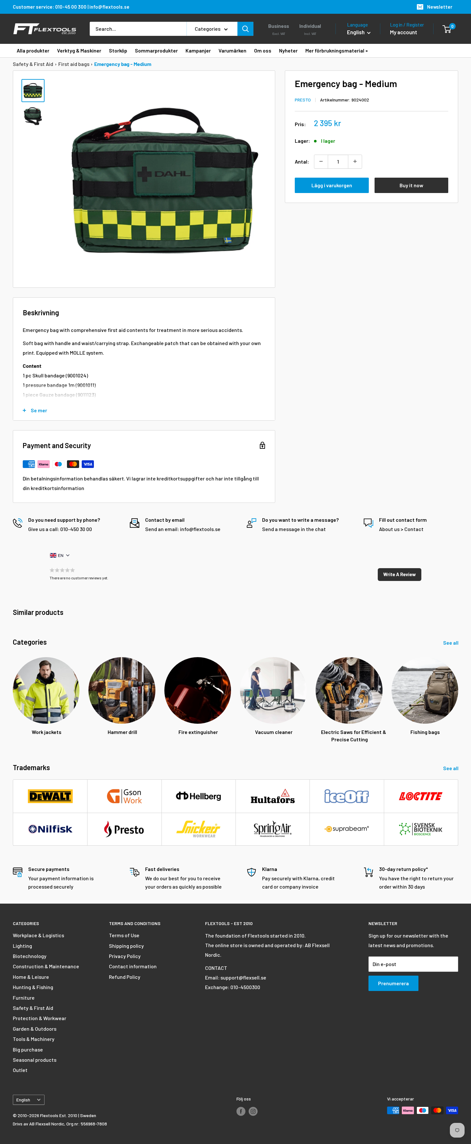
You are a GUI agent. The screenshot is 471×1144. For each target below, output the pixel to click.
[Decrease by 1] (321, 161)
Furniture (24, 998)
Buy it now (411, 185)
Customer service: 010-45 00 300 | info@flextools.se (71, 7)
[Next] (458, 693)
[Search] (245, 29)
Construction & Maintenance (46, 966)
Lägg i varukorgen (331, 185)
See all (451, 643)
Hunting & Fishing (33, 987)
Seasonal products (34, 1060)
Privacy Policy (125, 956)
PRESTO (303, 99)
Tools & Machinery (33, 1039)
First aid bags (73, 64)
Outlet (20, 1070)
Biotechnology (29, 956)
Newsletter (439, 7)
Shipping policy (126, 946)
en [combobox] (60, 555)
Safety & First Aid (33, 64)
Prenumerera (393, 983)
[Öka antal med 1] (355, 161)
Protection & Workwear (39, 1018)
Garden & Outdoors (34, 1029)
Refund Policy (124, 977)
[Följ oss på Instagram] (253, 1111)
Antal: (302, 161)
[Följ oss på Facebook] (240, 1111)
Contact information (133, 966)
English (23, 1099)
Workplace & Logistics (38, 935)
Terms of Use (124, 935)
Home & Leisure (31, 977)
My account (403, 32)
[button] (399, 574)
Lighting (22, 946)
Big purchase (28, 1049)
